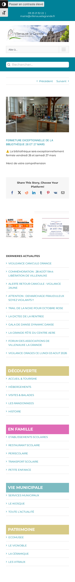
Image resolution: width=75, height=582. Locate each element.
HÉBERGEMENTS (19, 386)
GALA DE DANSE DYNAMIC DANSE (31, 324)
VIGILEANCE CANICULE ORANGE (30, 263)
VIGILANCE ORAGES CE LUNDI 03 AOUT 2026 (37, 353)
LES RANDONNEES (21, 403)
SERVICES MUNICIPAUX (23, 495)
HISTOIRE (14, 411)
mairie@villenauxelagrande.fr (37, 16)
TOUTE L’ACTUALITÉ (21, 511)
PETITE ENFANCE (19, 469)
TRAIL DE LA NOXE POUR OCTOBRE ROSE (35, 308)
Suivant (61, 81)
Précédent (46, 81)
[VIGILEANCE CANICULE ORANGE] (19, 219)
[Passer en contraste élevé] (4, 4)
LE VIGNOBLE (17, 545)
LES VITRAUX (16, 561)
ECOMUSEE (16, 537)
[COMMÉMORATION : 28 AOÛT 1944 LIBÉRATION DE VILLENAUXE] (55, 219)
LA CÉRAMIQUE (18, 553)
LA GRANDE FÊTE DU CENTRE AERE (31, 332)
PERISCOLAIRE (18, 453)
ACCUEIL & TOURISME (22, 378)
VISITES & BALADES (21, 395)
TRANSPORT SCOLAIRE (23, 461)
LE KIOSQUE (16, 503)
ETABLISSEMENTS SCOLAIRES (28, 437)
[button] (9, 228)
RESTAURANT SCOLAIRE (24, 445)
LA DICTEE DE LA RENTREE (26, 316)
